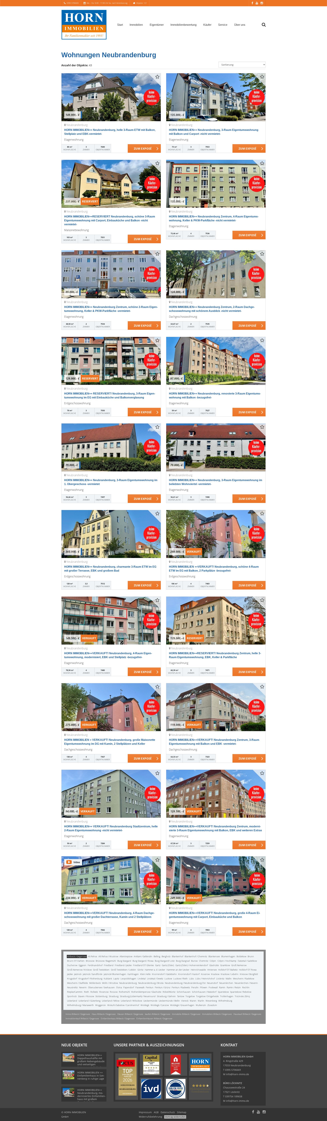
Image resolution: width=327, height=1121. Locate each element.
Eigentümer (157, 24)
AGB (156, 1112)
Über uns (239, 24)
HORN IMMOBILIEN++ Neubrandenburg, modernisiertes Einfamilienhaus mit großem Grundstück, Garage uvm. (91, 1097)
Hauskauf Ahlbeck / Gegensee (247, 1014)
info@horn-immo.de (237, 1074)
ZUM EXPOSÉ (143, 148)
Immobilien (136, 24)
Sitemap (181, 1112)
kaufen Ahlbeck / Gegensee (157, 1014)
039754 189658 (233, 1096)
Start (120, 24)
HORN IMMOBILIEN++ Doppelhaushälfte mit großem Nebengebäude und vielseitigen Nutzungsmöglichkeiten (91, 1061)
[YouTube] (257, 3)
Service (222, 24)
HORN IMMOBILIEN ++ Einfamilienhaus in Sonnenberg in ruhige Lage (91, 1075)
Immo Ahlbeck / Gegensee (78, 1014)
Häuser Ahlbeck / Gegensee (130, 1014)
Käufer (207, 24)
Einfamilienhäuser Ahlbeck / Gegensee (154, 1018)
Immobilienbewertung (183, 24)
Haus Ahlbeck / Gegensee (104, 1014)
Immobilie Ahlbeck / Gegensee (186, 1014)
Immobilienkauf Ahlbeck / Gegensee (82, 1018)
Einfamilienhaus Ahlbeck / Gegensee (118, 1018)
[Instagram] (262, 3)
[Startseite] (85, 25)
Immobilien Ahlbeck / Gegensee (217, 1014)
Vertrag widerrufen (175, 1116)
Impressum (145, 1112)
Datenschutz (168, 1112)
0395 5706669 (73, 3)
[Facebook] (252, 3)
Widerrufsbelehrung (150, 1116)
